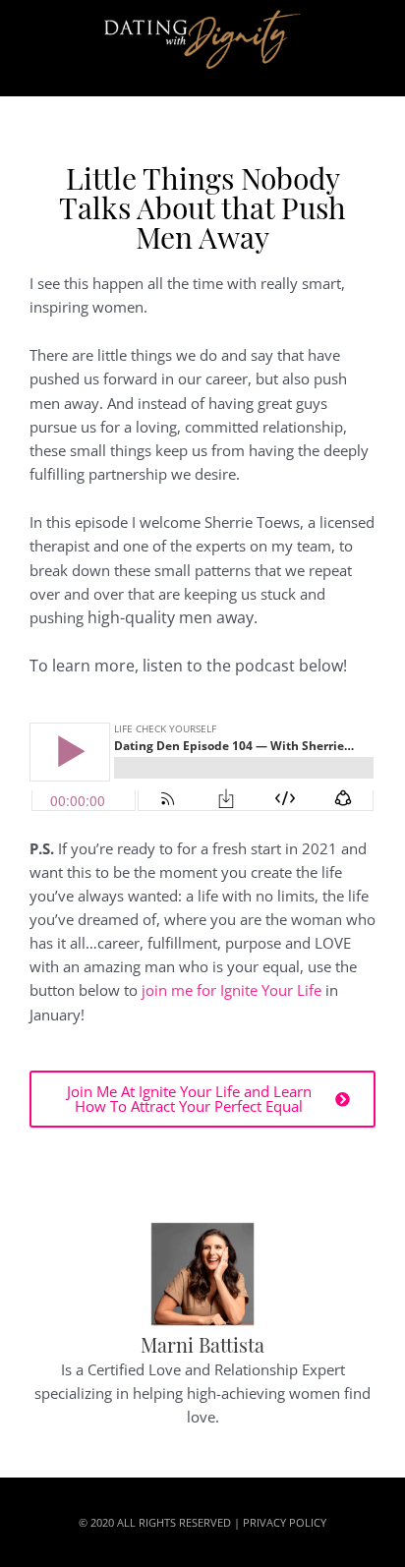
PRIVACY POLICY (284, 1522)
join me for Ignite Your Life (231, 990)
